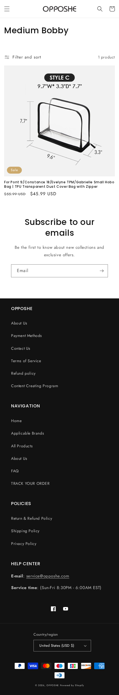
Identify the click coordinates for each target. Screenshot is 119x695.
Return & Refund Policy (31, 518)
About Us (19, 323)
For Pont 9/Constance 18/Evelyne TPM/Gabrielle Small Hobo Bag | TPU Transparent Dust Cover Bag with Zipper (59, 184)
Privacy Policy (23, 543)
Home (16, 420)
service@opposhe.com (47, 576)
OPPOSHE (52, 685)
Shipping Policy (25, 531)
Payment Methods (26, 335)
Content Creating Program (34, 386)
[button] (7, 9)
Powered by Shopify (72, 685)
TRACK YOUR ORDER (30, 483)
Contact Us (20, 348)
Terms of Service (26, 361)
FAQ (15, 471)
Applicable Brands (27, 433)
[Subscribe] (101, 270)
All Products (22, 446)
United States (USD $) (56, 645)
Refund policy (23, 373)
